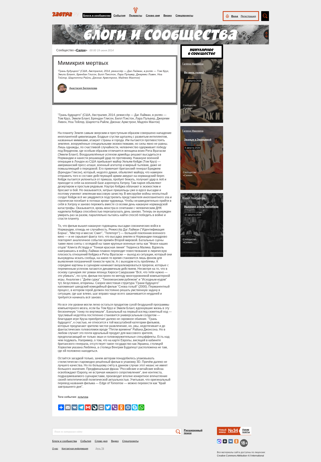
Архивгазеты (246, 430)
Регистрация (248, 16)
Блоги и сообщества (97, 15)
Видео (167, 15)
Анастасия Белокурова (83, 88)
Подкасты (135, 15)
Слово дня (153, 15)
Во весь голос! (194, 72)
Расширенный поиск (193, 432)
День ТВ (99, 448)
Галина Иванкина (192, 63)
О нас (55, 448)
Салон (81, 50)
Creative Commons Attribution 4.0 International (240, 455)
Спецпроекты (184, 15)
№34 (233, 430)
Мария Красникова (193, 197)
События (119, 15)
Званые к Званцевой (197, 139)
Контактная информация (75, 448)
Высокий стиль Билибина (201, 206)
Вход (234, 16)
